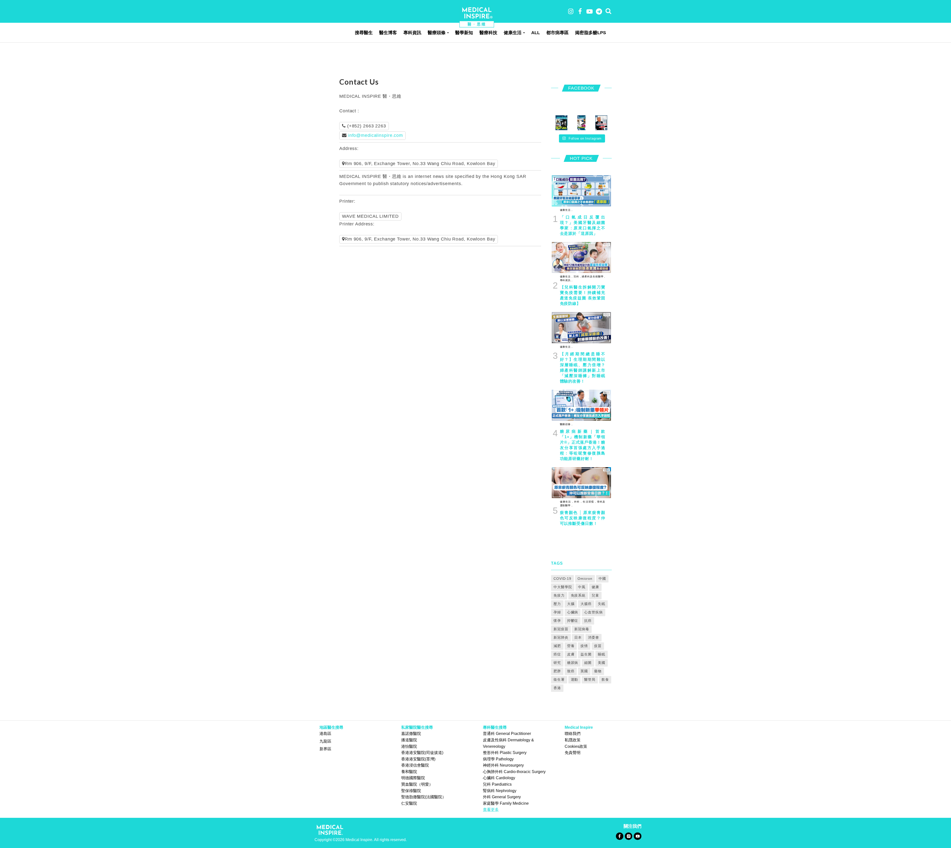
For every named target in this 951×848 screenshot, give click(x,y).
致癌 (571, 671)
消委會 (593, 637)
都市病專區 (557, 32)
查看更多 (491, 809)
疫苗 (598, 646)
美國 (601, 663)
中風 (581, 587)
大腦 (571, 604)
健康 (595, 587)
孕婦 (557, 612)
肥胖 (557, 671)
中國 (602, 579)
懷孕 (557, 621)
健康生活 (513, 32)
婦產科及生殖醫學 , (593, 276)
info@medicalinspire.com (375, 135)
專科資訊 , (566, 280)
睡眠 (601, 654)
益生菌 (586, 654)
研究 (557, 663)
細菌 (588, 663)
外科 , (577, 501)
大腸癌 (586, 604)
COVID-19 (562, 579)
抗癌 (588, 621)
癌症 (557, 654)
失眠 (601, 604)
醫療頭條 (437, 32)
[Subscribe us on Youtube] (637, 836)
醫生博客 (388, 32)
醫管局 (589, 679)
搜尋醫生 (364, 32)
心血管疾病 (593, 612)
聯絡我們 (573, 733)
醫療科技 (488, 32)
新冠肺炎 (561, 637)
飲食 (605, 679)
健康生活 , (566, 210)
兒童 (595, 595)
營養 (571, 646)
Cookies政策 (576, 746)
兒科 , (577, 276)
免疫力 (559, 595)
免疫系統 (578, 595)
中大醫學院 (563, 587)
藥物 (598, 671)
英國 (584, 671)
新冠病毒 (581, 629)
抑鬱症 (572, 621)
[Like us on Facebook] (619, 836)
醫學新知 (464, 32)
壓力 (557, 604)
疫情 (584, 646)
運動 (574, 679)
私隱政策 (573, 740)
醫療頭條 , (566, 424)
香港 (557, 688)
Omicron (585, 579)
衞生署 (559, 679)
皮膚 (571, 654)
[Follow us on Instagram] (628, 836)
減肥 (557, 646)
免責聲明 (573, 753)
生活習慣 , (589, 501)
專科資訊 (412, 32)
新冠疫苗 (561, 629)
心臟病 (572, 612)
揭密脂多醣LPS (590, 32)
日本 (578, 637)
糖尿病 (572, 663)
